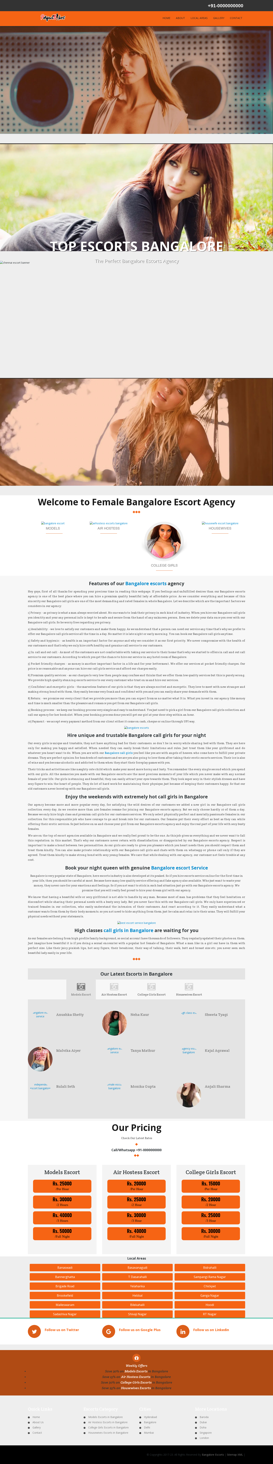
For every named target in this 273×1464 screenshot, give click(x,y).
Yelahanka (137, 1286)
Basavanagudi (137, 1268)
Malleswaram (65, 1305)
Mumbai (149, 1432)
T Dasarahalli (137, 1277)
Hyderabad (150, 1417)
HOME (166, 18)
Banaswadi (64, 1268)
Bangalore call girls (119, 753)
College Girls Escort (151, 994)
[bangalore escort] (136, 727)
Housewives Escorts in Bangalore (108, 1432)
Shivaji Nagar (137, 1314)
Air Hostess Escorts (135, 1377)
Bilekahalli (137, 1305)
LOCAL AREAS (199, 18)
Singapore (206, 1432)
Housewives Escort (189, 994)
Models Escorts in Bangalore (105, 1417)
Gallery (36, 1427)
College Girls (164, 565)
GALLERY (218, 18)
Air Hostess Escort (114, 994)
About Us (38, 1422)
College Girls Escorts (136, 1382)
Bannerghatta (65, 1277)
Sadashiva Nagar (65, 1314)
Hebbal (137, 1295)
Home (36, 1417)
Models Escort (81, 994)
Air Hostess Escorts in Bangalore (108, 1422)
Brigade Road (65, 1286)
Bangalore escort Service (179, 868)
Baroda (204, 1417)
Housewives (220, 528)
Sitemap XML (235, 1454)
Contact (37, 1432)
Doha (203, 1427)
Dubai (203, 1422)
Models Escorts (136, 1371)
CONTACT (236, 18)
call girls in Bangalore (129, 930)
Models (53, 528)
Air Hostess (109, 528)
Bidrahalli (209, 1268)
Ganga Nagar (209, 1295)
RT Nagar (210, 1314)
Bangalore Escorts (213, 1454)
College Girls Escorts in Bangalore (108, 1427)
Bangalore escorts (146, 583)
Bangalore (150, 1422)
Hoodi (210, 1305)
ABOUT (180, 18)
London (204, 1438)
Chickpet (210, 1286)
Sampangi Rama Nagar (210, 1277)
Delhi (147, 1427)
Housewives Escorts (136, 1388)
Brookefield (65, 1295)
